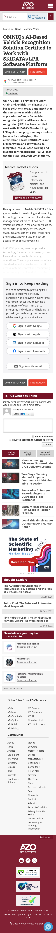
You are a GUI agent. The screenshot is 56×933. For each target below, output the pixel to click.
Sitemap (32, 774)
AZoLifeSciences (36, 724)
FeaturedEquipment (45, 453)
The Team (33, 779)
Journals (11, 774)
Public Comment (44, 436)
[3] (10, 493)
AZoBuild (12, 724)
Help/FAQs (33, 770)
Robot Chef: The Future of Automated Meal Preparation (28, 604)
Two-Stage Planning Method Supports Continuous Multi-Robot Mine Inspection (37, 478)
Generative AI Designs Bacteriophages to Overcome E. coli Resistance (35, 495)
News (18, 28)
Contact (32, 799)
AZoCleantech (14, 716)
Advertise (33, 803)
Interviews (12, 758)
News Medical (35, 720)
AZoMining (13, 728)
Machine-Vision (31, 28)
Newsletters (34, 795)
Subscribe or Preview (27, 646)
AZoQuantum (35, 712)
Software (32, 746)
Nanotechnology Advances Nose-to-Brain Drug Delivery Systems (37, 463)
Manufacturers (36, 758)
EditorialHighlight (28, 453)
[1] (10, 463)
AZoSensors (34, 708)
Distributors (34, 762)
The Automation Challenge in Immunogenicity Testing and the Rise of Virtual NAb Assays (27, 589)
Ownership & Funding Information (35, 825)
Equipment (13, 754)
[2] (10, 477)
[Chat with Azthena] (48, 926)
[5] (10, 524)
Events (31, 754)
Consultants (34, 766)
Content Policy (35, 818)
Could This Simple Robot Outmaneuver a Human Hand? (37, 524)
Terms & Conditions (38, 807)
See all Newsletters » (15, 688)
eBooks (11, 766)
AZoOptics (12, 720)
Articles (11, 750)
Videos (31, 742)
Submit (47, 444)
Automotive (23, 658)
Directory (12, 762)
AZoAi (31, 716)
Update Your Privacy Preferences (29, 923)
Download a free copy (28, 198)
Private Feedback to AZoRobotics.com (32, 439)
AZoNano (12, 712)
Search (31, 791)
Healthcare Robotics (13, 781)
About (10, 742)
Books (10, 770)
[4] (10, 510)
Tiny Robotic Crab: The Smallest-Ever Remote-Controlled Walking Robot (27, 619)
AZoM (10, 708)
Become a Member (38, 787)
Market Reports (36, 750)
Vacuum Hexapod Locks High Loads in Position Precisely (37, 510)
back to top (45, 837)
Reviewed (13, 93)
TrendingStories (11, 453)
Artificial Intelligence (28, 643)
